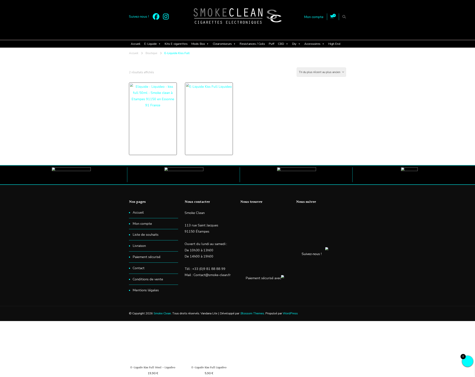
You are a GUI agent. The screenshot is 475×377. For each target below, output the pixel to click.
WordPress (290, 313)
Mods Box (198, 44)
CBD (281, 44)
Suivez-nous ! (312, 254)
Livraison (139, 246)
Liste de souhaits (145, 234)
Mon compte (313, 17)
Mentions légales (146, 290)
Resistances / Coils (252, 44)
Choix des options (210, 110)
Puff (271, 44)
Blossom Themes (252, 313)
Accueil (135, 44)
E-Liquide (150, 44)
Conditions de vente (148, 279)
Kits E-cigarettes (176, 44)
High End (334, 44)
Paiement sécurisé (146, 257)
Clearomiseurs (222, 44)
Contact (139, 268)
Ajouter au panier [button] (154, 110)
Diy (294, 44)
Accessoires (312, 44)
